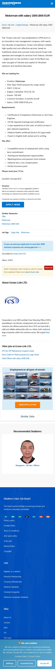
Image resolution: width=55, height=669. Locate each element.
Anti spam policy (10, 536)
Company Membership (13, 582)
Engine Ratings (22, 25)
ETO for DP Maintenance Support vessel (18, 351)
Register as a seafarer (12, 572)
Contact (7, 623)
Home (4, 25)
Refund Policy (9, 546)
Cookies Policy (21, 656)
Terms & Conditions (11, 531)
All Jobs (11, 25)
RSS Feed (7, 638)
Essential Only (26, 663)
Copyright (8, 551)
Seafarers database (11, 587)
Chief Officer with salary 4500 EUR (15, 358)
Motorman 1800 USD (10, 224)
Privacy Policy (34, 656)
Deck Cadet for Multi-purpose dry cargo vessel (20, 355)
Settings (9, 663)
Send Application (27, 405)
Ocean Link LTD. (19, 254)
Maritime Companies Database (16, 597)
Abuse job (48, 268)
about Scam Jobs (32, 272)
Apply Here (13, 204)
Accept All (44, 663)
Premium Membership (12, 577)
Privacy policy (9, 521)
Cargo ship (15, 233)
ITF (5, 633)
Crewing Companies (11, 592)
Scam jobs (8, 541)
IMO (5, 628)
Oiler (4, 216)
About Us (7, 618)
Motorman (6, 220)
